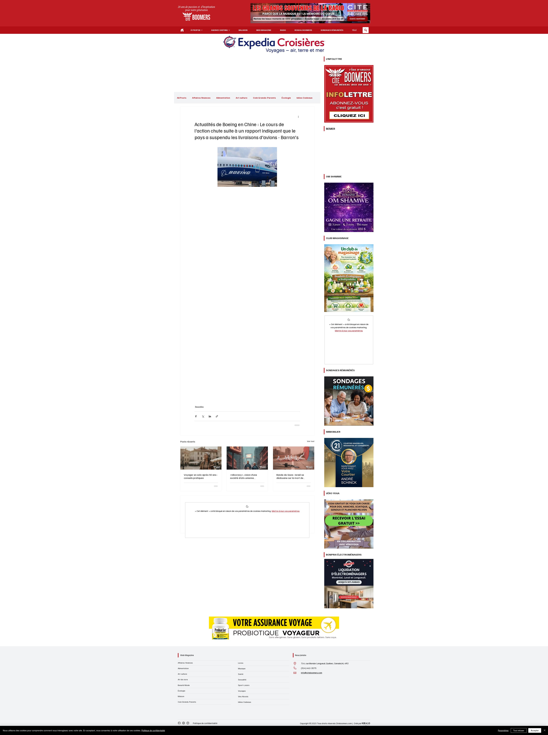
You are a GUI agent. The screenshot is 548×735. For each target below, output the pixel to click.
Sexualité (242, 679)
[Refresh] (182, 30)
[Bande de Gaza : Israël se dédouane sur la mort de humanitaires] (293, 458)
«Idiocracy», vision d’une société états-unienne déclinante (243, 476)
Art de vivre (183, 679)
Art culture (241, 97)
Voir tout (310, 441)
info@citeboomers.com (311, 672)
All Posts (181, 97)
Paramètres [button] (503, 730)
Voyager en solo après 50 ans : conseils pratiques (200, 476)
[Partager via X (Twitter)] (203, 416)
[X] (183, 723)
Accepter (535, 730)
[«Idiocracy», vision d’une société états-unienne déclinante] (247, 458)
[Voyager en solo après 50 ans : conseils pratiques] (201, 458)
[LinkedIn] (187, 723)
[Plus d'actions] (298, 116)
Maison (181, 696)
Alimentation (223, 97)
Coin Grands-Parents (264, 97)
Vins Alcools (243, 696)
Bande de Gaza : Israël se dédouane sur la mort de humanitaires (290, 476)
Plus (299, 97)
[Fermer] (544, 730)
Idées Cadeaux (244, 702)
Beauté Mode (184, 685)
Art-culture (182, 674)
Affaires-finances (185, 663)
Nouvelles (199, 406)
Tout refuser (518, 730)
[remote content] (247, 294)
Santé (240, 674)
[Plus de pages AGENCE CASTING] (229, 30)
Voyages (242, 691)
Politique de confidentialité (205, 723)
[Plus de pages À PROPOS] (202, 30)
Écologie (286, 97)
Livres (240, 663)
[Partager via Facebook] (196, 416)
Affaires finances (201, 97)
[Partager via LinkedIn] (209, 416)
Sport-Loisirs (243, 685)
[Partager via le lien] (216, 416)
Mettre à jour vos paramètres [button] (286, 513)
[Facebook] (179, 723)
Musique (241, 668)
